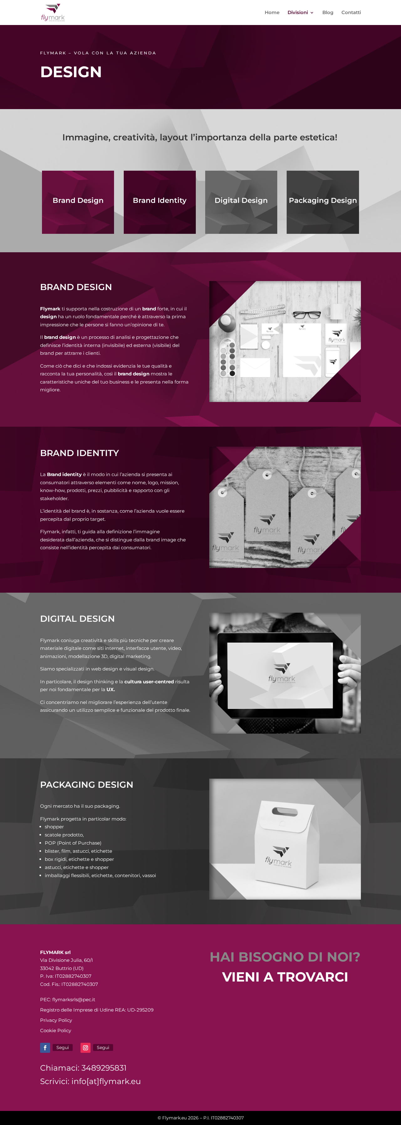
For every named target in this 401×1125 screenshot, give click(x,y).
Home (272, 12)
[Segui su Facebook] (45, 1048)
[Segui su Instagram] (86, 1048)
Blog (327, 12)
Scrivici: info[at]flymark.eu (90, 1081)
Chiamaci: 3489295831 (83, 1067)
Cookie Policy (55, 1030)
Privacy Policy (56, 1020)
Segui (62, 1047)
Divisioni (298, 12)
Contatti (351, 12)
